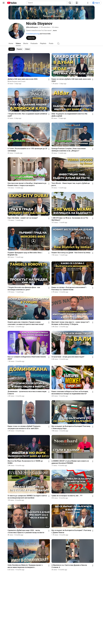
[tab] (10, 43)
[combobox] (47, 3)
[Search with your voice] (77, 3)
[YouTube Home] (12, 3)
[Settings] (88, 3)
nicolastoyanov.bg (33, 33)
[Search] (70, 3)
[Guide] (3, 3)
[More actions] (49, 79)
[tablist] (51, 43)
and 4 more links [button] (45, 33)
